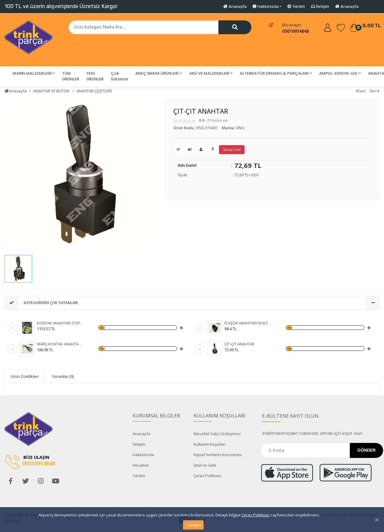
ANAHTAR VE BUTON (51, 91)
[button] (33, 73)
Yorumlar (63, 376)
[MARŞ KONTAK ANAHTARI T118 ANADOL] (27, 349)
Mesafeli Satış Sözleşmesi (217, 433)
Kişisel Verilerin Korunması (218, 454)
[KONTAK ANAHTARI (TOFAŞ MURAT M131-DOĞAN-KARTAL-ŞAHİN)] (27, 328)
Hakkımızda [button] (267, 6)
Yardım (298, 6)
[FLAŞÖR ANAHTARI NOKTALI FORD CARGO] (214, 328)
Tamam (193, 525)
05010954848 (295, 31)
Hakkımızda (143, 454)
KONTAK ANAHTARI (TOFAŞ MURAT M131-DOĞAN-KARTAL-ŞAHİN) (60, 323)
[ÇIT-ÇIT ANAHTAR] (214, 349)
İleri (373, 91)
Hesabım (141, 465)
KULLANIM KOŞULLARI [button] (219, 415)
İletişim (322, 6)
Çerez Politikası (255, 515)
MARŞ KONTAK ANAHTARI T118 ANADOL (60, 344)
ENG (240, 127)
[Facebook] (10, 481)
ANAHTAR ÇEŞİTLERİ (94, 91)
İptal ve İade (205, 465)
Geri (362, 91)
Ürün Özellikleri (25, 376)
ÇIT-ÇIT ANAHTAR (239, 344)
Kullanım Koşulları (210, 444)
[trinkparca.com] (28, 39)
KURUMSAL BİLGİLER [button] (156, 415)
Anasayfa (237, 6)
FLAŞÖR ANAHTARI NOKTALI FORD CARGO (248, 323)
